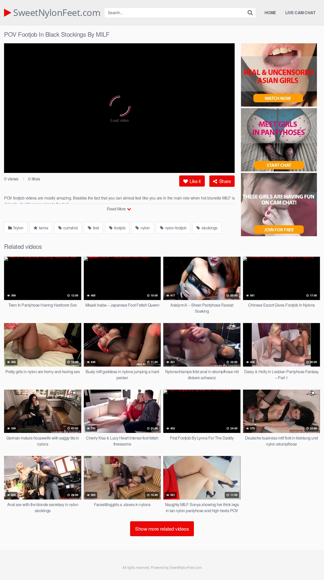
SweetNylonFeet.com (55, 12)
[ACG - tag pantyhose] (280, 140)
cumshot (70, 228)
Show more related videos (162, 528)
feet (95, 228)
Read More (117, 209)
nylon (145, 228)
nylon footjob (175, 228)
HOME (270, 12)
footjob (119, 228)
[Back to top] (310, 564)
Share (224, 181)
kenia (43, 228)
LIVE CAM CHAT (300, 12)
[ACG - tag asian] (280, 75)
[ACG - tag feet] (280, 205)
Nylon (18, 228)
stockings (209, 228)
